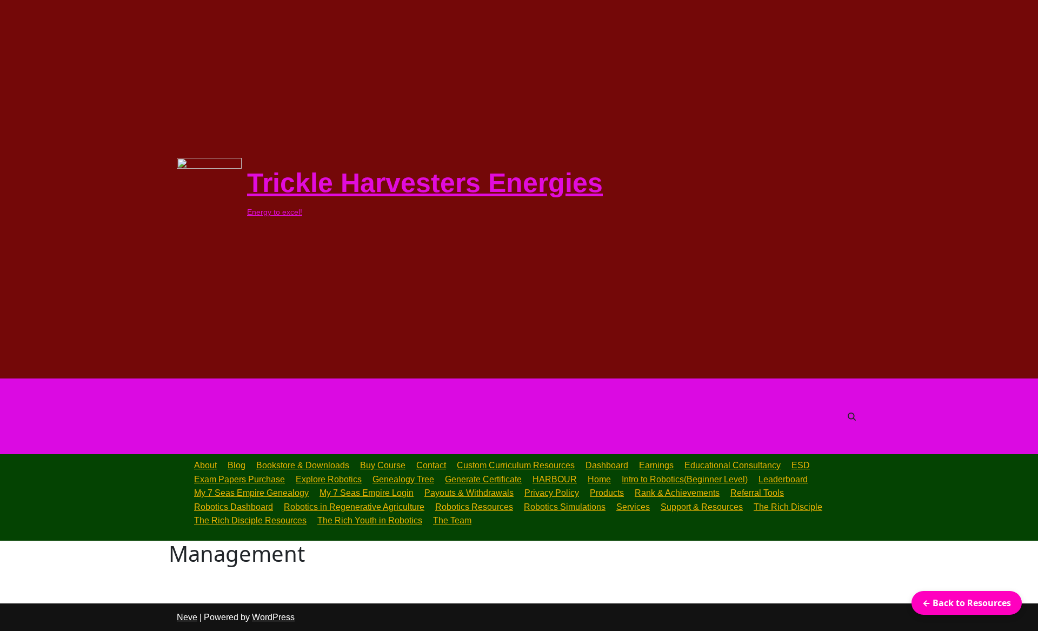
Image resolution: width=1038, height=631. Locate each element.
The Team (452, 520)
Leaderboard (783, 479)
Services (633, 507)
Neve (187, 617)
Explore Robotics (329, 479)
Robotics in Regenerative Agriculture (354, 507)
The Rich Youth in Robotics (369, 520)
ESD (800, 465)
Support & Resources (702, 507)
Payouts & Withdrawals (469, 492)
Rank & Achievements (677, 492)
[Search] (852, 417)
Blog (236, 465)
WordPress (273, 617)
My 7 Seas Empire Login (367, 492)
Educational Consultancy (732, 465)
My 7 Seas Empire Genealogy (251, 492)
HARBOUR (555, 479)
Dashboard (606, 465)
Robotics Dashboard (233, 507)
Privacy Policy (551, 492)
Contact (431, 465)
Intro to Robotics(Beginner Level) (685, 479)
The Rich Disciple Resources (250, 520)
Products (607, 492)
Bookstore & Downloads (302, 465)
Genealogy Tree (403, 479)
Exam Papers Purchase (239, 479)
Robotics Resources (474, 507)
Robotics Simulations (565, 507)
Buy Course (382, 465)
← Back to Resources (966, 603)
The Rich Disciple (788, 507)
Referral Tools (757, 492)
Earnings (656, 465)
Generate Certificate (483, 479)
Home (599, 479)
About (205, 465)
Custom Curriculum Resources (516, 465)
